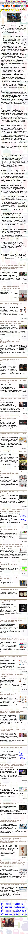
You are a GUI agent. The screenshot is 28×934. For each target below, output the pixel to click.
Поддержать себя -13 (7, 911)
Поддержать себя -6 (19, 906)
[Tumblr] (18, 6)
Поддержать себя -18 (20, 914)
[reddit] (14, 6)
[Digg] (11, 6)
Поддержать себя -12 (20, 910)
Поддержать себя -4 (19, 904)
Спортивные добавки (17, 1)
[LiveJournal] (16, 6)
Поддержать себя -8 (19, 907)
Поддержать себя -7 (6, 907)
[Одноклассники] (5, 6)
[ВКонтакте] (3, 6)
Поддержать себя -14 (20, 911)
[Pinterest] (27, 6)
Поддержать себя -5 (6, 906)
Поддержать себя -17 (7, 914)
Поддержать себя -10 (20, 908)
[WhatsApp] (22, 6)
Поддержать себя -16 (20, 913)
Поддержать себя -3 (6, 904)
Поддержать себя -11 (7, 910)
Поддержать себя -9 (6, 908)
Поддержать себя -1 (6, 903)
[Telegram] (25, 6)
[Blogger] (9, 6)
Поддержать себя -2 (19, 903)
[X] (7, 6)
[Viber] (20, 6)
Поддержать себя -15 (7, 913)
